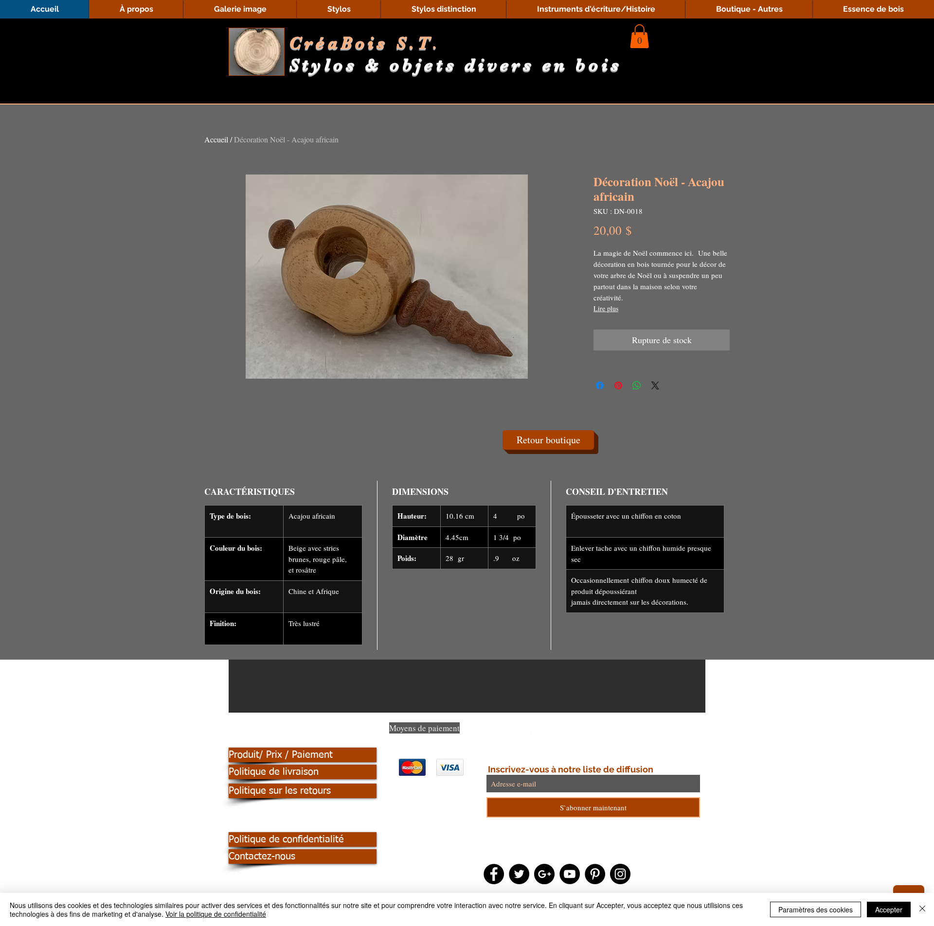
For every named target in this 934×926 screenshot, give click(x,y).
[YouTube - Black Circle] (569, 874)
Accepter (888, 909)
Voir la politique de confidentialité (215, 914)
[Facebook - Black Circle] (494, 874)
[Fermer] (922, 909)
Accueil (216, 139)
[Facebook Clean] (496, 730)
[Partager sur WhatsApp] (637, 385)
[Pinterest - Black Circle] (595, 874)
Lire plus (605, 308)
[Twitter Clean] (516, 730)
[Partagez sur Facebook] (600, 385)
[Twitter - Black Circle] (519, 874)
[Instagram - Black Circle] (620, 874)
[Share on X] (655, 385)
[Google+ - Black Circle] (544, 874)
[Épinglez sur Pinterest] (618, 385)
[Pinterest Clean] (535, 730)
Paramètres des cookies (815, 909)
